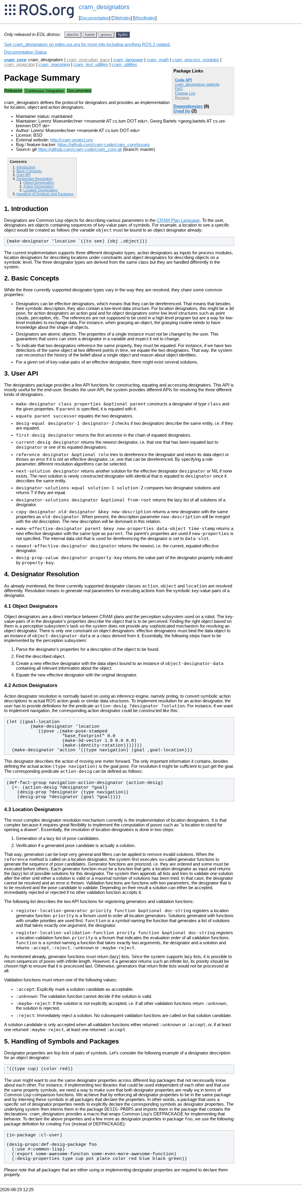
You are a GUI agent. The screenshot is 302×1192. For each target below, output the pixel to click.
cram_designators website (197, 84)
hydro (122, 34)
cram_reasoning (54, 64)
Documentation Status (25, 52)
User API (23, 175)
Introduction (26, 167)
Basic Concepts (29, 171)
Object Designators (38, 182)
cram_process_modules (195, 59)
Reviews (182, 97)
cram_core (15, 59)
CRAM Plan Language (178, 220)
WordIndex (144, 18)
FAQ (179, 89)
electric (73, 34)
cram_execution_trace (88, 59)
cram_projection (19, 64)
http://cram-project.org (71, 140)
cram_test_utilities (90, 64)
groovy (106, 34)
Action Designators (38, 186)
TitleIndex (122, 18)
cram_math (158, 59)
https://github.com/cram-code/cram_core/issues (104, 144)
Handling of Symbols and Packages (45, 194)
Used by (181, 111)
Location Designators (40, 190)
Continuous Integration (44, 91)
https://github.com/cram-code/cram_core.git (80, 149)
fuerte (90, 34)
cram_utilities (124, 64)
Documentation (94, 18)
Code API (183, 80)
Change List (185, 93)
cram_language (128, 59)
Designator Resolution (34, 179)
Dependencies (188, 106)
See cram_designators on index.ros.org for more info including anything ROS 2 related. (87, 44)
